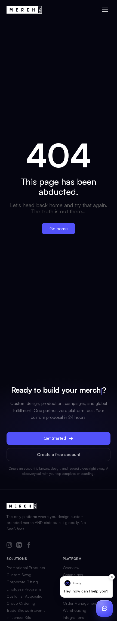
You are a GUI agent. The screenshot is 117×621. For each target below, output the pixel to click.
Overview (71, 568)
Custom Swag (19, 575)
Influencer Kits (19, 617)
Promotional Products (26, 568)
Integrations (73, 617)
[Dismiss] (112, 577)
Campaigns (73, 575)
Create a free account (58, 454)
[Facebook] (29, 545)
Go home (59, 228)
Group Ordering (21, 603)
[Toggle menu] (105, 9)
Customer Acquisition (26, 596)
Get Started (55, 438)
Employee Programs (24, 589)
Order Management (80, 603)
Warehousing (74, 610)
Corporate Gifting (22, 582)
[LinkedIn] (19, 545)
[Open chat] (104, 608)
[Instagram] (9, 545)
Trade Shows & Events (26, 610)
